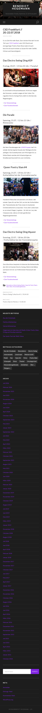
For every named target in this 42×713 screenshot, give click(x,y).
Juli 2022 (6, 436)
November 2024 (8, 399)
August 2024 (7, 403)
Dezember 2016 (8, 590)
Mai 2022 (6, 440)
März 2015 (6, 651)
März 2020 (6, 480)
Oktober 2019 (8, 501)
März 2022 (6, 448)
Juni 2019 (6, 513)
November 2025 (8, 391)
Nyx (11, 358)
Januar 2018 (7, 557)
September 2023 (8, 420)
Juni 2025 (6, 395)
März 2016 (6, 618)
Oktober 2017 (8, 570)
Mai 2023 (6, 424)
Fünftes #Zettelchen (9, 322)
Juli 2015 (6, 638)
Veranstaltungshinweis (19, 286)
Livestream (18, 354)
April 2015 (6, 647)
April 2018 (6, 549)
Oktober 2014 (8, 659)
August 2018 (7, 537)
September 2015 (8, 634)
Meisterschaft (29, 354)
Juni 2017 (6, 574)
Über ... (32, 365)
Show (11, 286)
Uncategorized (31, 361)
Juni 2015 (6, 642)
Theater (22, 361)
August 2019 (7, 505)
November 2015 (8, 630)
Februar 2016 (7, 622)
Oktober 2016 (8, 598)
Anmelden (6, 687)
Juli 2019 (6, 509)
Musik (23, 285)
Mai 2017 (6, 578)
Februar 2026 (7, 387)
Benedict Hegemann (21, 7)
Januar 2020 (7, 488)
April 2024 (6, 411)
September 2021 (8, 460)
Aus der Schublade (9, 318)
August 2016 (7, 602)
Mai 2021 (6, 468)
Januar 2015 (7, 655)
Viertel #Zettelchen (9, 326)
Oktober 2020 (8, 472)
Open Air (27, 285)
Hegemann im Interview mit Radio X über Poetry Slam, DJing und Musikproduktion (21, 331)
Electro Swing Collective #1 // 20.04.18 (15, 293)
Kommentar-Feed (9, 695)
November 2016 (8, 594)
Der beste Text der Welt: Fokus (13, 336)
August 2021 (7, 464)
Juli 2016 (6, 606)
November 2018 (8, 529)
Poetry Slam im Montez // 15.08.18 (14, 301)
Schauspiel (7, 361)
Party (31, 285)
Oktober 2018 (8, 533)
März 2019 (6, 521)
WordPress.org (8, 699)
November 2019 (8, 497)
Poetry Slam (33, 358)
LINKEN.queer (26, 147)
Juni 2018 (6, 545)
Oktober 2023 (8, 415)
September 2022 (8, 432)
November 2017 (8, 565)
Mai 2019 (6, 517)
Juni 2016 (6, 610)
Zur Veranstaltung (10, 103)
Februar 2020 (7, 484)
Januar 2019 (7, 525)
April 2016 (6, 614)
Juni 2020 (6, 476)
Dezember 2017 (8, 561)
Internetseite (8, 354)
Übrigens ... (7, 368)
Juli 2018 (6, 541)
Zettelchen (24, 365)
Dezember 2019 (8, 493)
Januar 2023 (7, 428)
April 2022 (6, 444)
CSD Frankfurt (14, 43)
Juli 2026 (6, 383)
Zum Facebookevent (11, 105)
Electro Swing (17, 285)
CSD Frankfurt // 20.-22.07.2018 (12, 31)
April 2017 (6, 582)
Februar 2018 (7, 553)
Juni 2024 (6, 407)
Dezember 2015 (8, 626)
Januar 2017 (7, 586)
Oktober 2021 (8, 456)
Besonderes (9, 285)
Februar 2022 (7, 452)
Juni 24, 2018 (7, 36)
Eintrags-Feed (7, 691)
